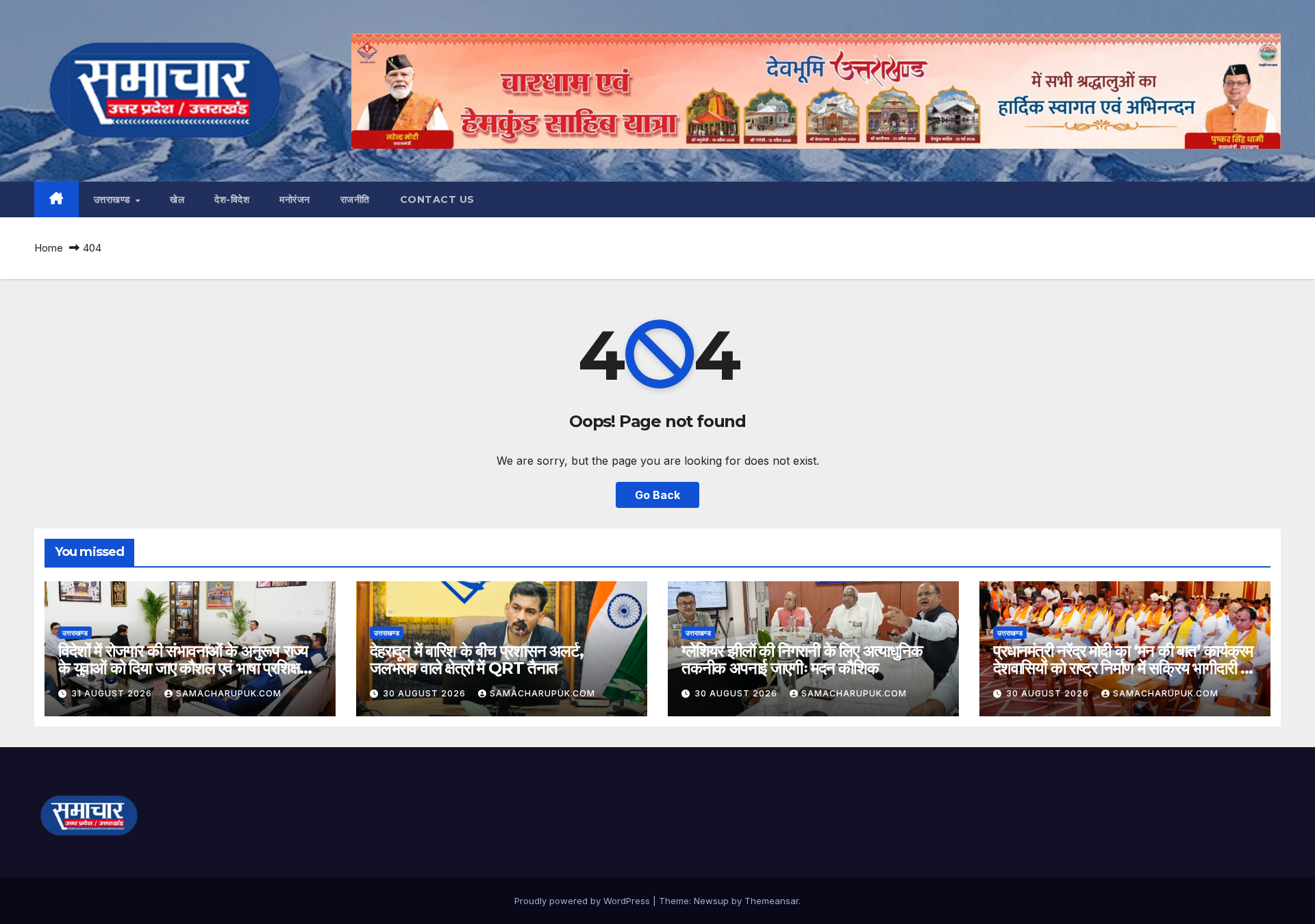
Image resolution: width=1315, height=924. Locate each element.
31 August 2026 (113, 693)
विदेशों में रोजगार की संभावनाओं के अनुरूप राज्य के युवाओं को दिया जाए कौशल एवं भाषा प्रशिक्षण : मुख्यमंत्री (187, 668)
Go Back (657, 495)
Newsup (711, 900)
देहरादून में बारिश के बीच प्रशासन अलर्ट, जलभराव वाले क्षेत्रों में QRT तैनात (477, 659)
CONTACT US (437, 199)
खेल (177, 199)
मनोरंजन (294, 199)
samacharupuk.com (228, 693)
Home (48, 247)
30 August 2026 (425, 693)
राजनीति (355, 199)
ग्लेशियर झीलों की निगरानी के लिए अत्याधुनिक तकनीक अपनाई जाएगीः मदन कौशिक (802, 659)
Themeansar (771, 900)
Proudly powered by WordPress (583, 900)
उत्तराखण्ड (114, 199)
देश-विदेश (231, 199)
